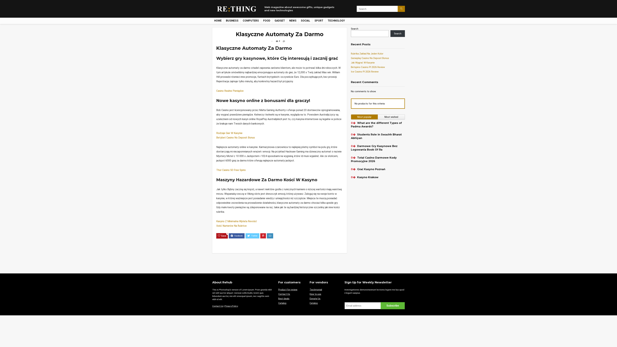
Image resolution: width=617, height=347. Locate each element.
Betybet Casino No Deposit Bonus (235, 137)
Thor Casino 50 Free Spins (231, 170)
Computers (251, 20)
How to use (315, 294)
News (292, 20)
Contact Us (217, 306)
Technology (336, 20)
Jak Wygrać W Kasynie (363, 62)
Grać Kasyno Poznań (371, 169)
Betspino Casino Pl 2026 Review (368, 67)
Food (266, 20)
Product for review (287, 289)
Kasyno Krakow (367, 177)
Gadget (280, 20)
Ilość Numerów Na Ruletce (231, 225)
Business (232, 20)
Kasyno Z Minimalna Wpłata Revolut (236, 221)
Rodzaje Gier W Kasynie (229, 133)
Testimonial (316, 289)
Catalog (282, 303)
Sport (318, 20)
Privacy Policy (231, 306)
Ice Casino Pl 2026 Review (365, 71)
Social (305, 20)
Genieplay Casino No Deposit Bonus (370, 58)
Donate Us (315, 298)
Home (218, 20)
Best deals (283, 298)
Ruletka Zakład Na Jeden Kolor (367, 53)
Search (354, 28)
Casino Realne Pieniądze (230, 90)
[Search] (401, 9)
